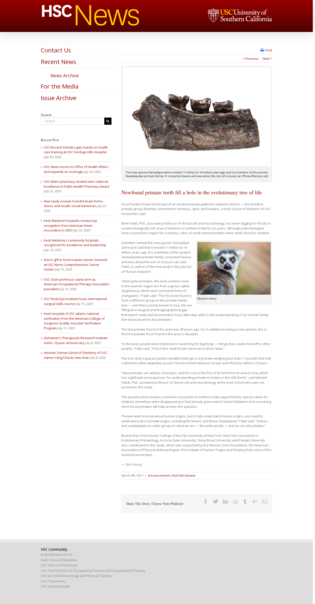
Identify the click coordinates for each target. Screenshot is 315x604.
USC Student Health (55, 586)
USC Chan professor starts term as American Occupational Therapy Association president (77, 284)
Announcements (159, 475)
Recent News (58, 62)
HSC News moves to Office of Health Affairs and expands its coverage (76, 169)
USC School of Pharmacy (59, 565)
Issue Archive (58, 98)
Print (268, 50)
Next (266, 58)
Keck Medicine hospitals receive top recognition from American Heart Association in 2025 (70, 225)
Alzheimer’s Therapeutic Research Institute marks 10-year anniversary (76, 340)
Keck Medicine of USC (57, 554)
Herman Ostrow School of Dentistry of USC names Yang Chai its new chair (75, 355)
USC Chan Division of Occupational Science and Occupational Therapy (93, 570)
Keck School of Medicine (59, 560)
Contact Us (56, 50)
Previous (251, 58)
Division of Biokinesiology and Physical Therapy (76, 576)
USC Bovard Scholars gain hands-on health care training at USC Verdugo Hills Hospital (76, 149)
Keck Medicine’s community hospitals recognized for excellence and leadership (75, 242)
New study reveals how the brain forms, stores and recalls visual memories (73, 203)
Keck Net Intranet (183, 475)
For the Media (60, 86)
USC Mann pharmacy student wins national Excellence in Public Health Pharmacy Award (76, 184)
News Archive (64, 75)
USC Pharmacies (53, 581)
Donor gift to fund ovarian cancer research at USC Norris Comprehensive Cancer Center (76, 264)
